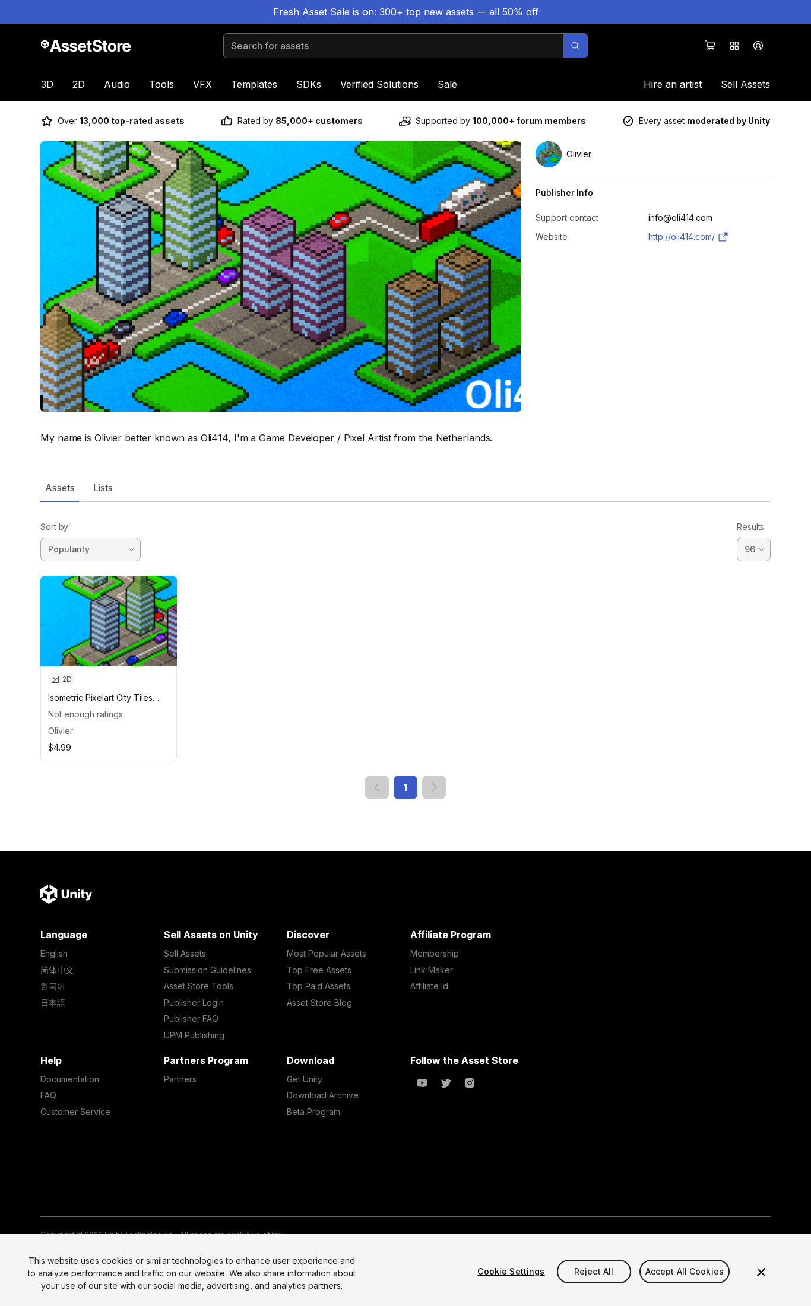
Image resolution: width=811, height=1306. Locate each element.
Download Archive (323, 1095)
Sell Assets (745, 84)
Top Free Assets (319, 970)
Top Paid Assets (318, 986)
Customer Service (75, 1112)
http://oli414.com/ (681, 236)
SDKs (308, 84)
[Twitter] (446, 1083)
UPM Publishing (194, 1035)
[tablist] (405, 488)
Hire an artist (673, 84)
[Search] (575, 46)
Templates (254, 84)
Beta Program (313, 1112)
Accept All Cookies (684, 1271)
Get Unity (304, 1079)
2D (78, 84)
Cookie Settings (510, 1271)
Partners (180, 1079)
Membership (434, 953)
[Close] (761, 1272)
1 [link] (405, 787)
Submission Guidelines (207, 970)
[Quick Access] (734, 46)
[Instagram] (469, 1083)
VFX (202, 84)
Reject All (593, 1271)
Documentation (69, 1079)
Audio (117, 84)
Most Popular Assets (326, 953)
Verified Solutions (379, 84)
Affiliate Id (429, 986)
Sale (447, 84)
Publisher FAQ (191, 1018)
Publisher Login (194, 1002)
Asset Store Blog (319, 1002)
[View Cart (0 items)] (711, 46)
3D (47, 84)
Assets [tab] (59, 488)
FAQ (48, 1095)
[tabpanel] (405, 650)
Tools (161, 84)
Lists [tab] (103, 488)
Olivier (60, 731)
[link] (377, 787)
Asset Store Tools (198, 986)
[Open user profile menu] (758, 46)
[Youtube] (422, 1083)
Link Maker (431, 970)
